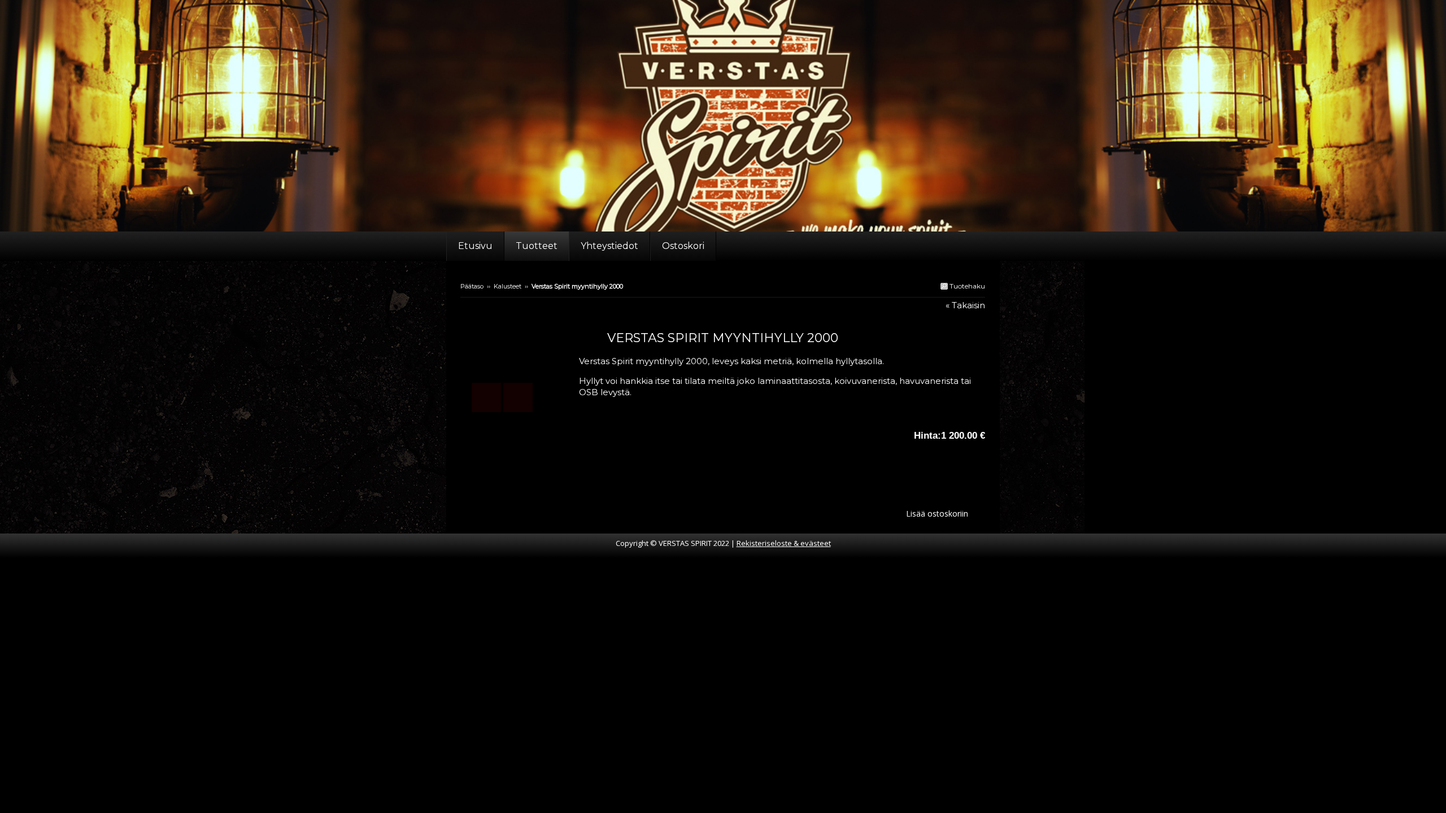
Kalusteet (507, 286)
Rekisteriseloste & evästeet (784, 543)
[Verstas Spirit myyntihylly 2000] (519, 361)
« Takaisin (965, 305)
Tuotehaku (966, 286)
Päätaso (472, 286)
